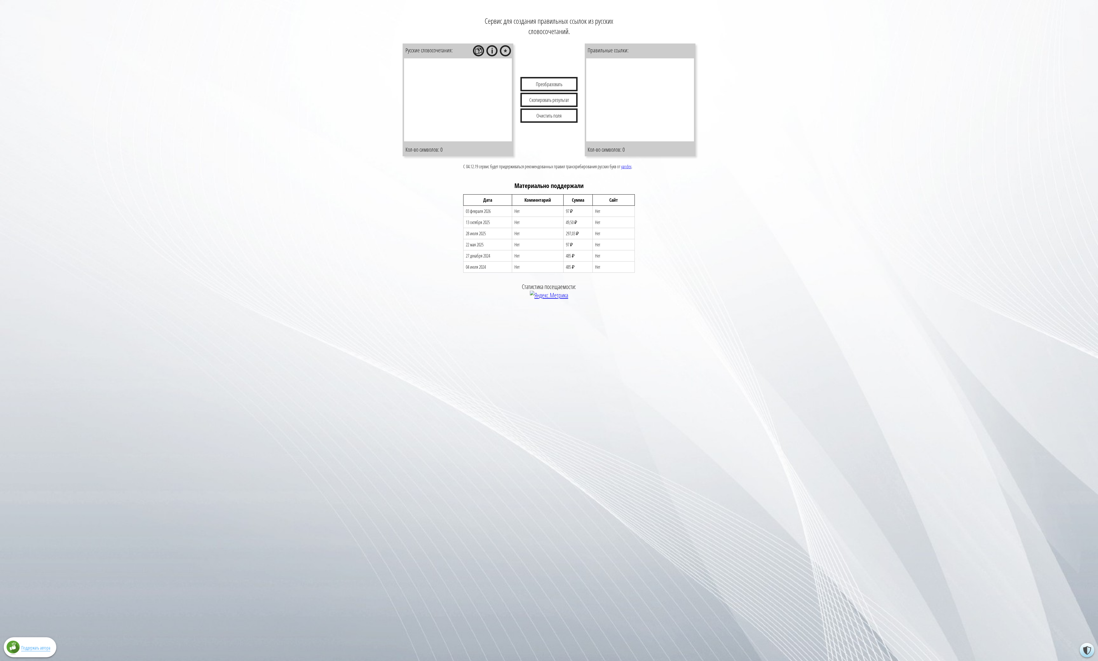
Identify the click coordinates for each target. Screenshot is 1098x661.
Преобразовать (549, 84)
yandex (626, 166)
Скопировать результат (549, 99)
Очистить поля (549, 115)
